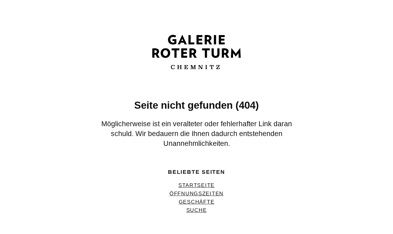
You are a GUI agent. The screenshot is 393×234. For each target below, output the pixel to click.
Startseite (196, 185)
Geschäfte (197, 202)
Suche (196, 210)
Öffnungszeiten (196, 193)
